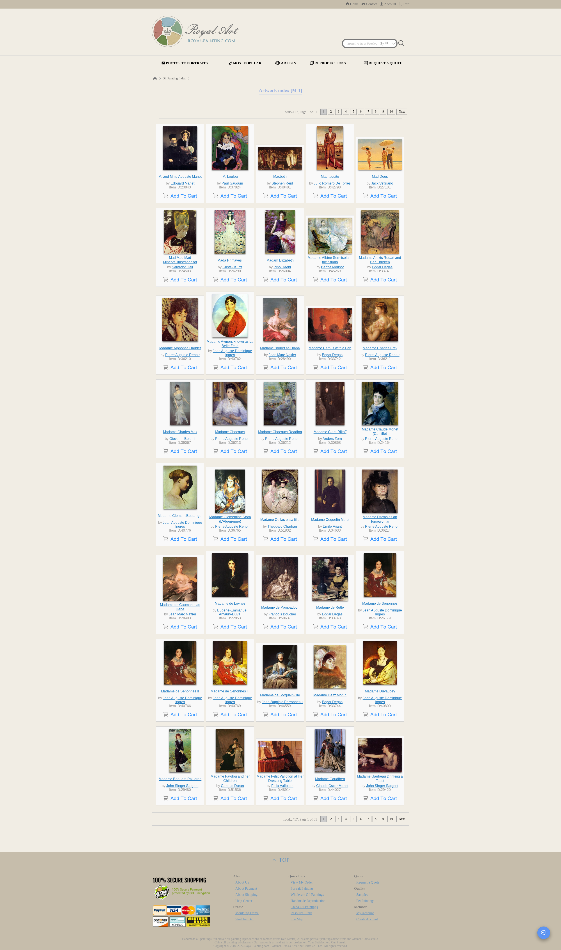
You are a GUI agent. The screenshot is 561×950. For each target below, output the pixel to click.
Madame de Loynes (230, 603)
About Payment (246, 888)
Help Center (243, 901)
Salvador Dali (182, 267)
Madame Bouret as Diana (280, 348)
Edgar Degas (382, 267)
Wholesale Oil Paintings (307, 894)
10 (391, 111)
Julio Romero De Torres (332, 183)
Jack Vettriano (382, 183)
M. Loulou (230, 176)
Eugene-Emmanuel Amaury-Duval (232, 612)
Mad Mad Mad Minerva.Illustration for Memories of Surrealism (180, 262)
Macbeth (280, 176)
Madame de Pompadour (280, 607)
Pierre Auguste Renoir (182, 355)
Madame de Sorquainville (280, 695)
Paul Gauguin (232, 183)
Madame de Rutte (330, 607)
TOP (283, 860)
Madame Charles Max (180, 432)
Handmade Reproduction (308, 901)
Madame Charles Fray (380, 348)
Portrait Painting (302, 888)
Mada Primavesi (230, 260)
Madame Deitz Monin (329, 695)
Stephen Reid (282, 183)
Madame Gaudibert (330, 779)
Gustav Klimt (232, 267)
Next (402, 111)
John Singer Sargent (182, 786)
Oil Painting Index (174, 78)
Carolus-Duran (232, 786)
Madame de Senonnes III (230, 691)
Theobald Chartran (282, 526)
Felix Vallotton (282, 786)
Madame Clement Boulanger (180, 516)
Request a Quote (367, 882)
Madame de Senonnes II (180, 691)
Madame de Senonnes (380, 603)
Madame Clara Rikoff (330, 432)
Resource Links (301, 913)
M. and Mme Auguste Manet (180, 176)
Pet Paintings (365, 901)
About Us (242, 882)
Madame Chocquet (230, 432)
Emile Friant (332, 526)
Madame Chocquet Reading (280, 432)
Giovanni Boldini (182, 439)
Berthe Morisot (332, 267)
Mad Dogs (380, 176)
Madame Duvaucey (380, 691)
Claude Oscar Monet (332, 786)
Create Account (367, 919)
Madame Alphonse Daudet (180, 348)
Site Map (297, 919)
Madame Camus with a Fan (330, 348)
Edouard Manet (182, 183)
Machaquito (330, 176)
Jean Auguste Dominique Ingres (232, 353)
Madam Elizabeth (280, 260)
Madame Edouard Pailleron (180, 779)
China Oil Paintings (304, 907)
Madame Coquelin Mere (330, 520)
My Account (365, 913)
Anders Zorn (332, 439)
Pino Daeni (282, 267)
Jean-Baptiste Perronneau (282, 702)
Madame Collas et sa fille (280, 520)
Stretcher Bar (244, 919)
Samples (362, 894)
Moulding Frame (247, 913)
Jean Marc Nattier (282, 355)
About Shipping (246, 894)
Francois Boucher (282, 614)
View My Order (302, 882)
